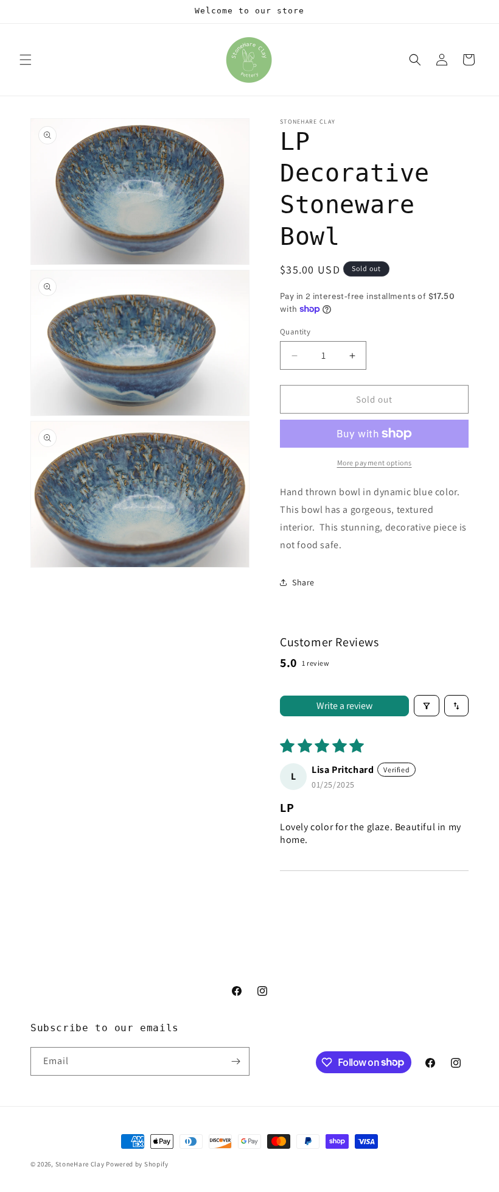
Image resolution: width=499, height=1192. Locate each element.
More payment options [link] (374, 462)
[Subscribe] (235, 1061)
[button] (25, 59)
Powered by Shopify (137, 1164)
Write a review (344, 705)
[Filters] (426, 705)
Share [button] (303, 582)
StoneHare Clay (80, 1164)
